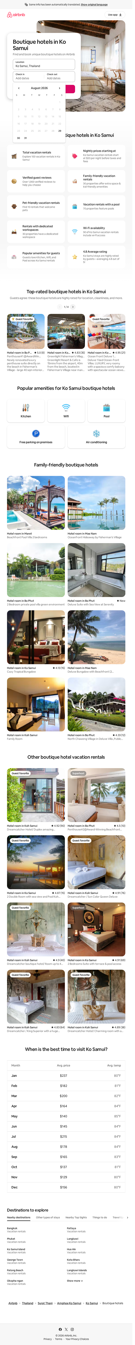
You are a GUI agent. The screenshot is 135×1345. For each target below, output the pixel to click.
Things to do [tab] (99, 1217)
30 (18, 138)
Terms (58, 1339)
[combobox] (44, 66)
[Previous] (60, 307)
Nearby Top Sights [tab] (76, 1217)
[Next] (73, 307)
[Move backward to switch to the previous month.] (19, 88)
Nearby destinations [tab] (18, 1217)
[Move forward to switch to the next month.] (59, 88)
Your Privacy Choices (77, 1339)
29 (59, 130)
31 (25, 138)
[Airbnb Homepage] (16, 14)
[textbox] (28, 78)
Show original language (94, 4)
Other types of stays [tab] (48, 1217)
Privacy (48, 1339)
